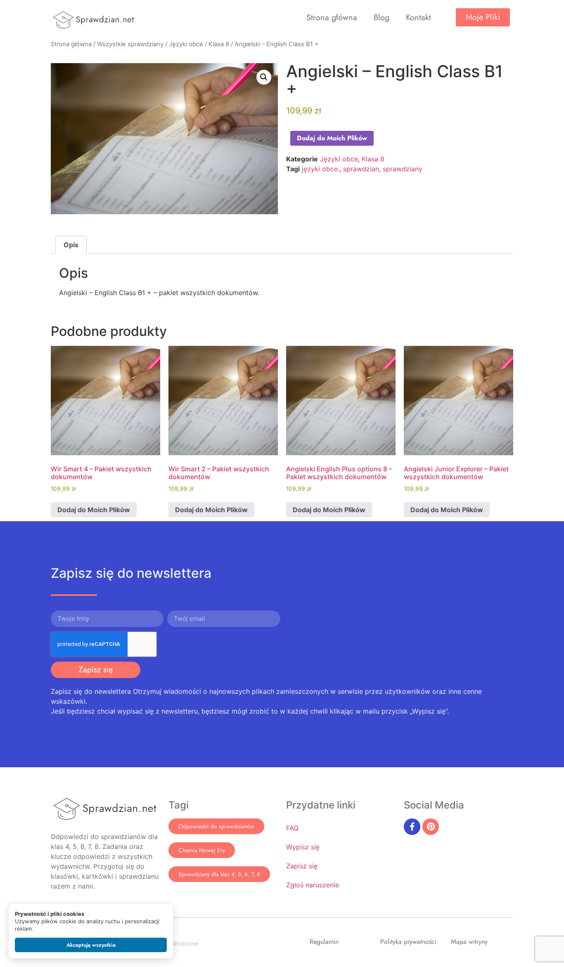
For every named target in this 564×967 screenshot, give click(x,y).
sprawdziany (402, 169)
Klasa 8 (219, 44)
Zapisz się (302, 866)
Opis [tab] (71, 245)
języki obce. (320, 169)
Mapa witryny (469, 941)
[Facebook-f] (412, 826)
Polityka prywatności (408, 941)
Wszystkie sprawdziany (130, 44)
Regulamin (324, 941)
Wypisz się (303, 847)
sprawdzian (361, 169)
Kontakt (418, 18)
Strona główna (331, 18)
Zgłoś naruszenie (312, 885)
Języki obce (186, 44)
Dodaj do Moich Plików (332, 138)
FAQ (292, 828)
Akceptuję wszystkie (91, 945)
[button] (263, 77)
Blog (381, 18)
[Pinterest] (430, 826)
